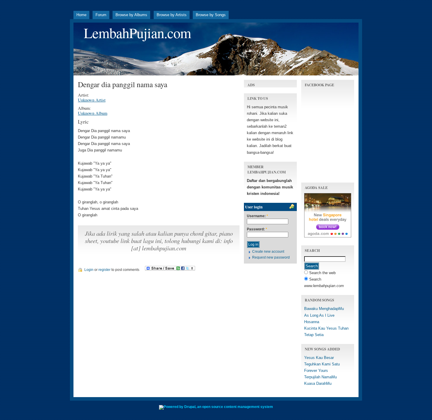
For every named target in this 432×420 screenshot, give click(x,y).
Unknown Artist (92, 100)
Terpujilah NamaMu (320, 377)
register (104, 270)
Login (88, 270)
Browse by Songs (211, 15)
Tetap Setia (314, 335)
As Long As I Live (319, 315)
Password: (257, 229)
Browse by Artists (172, 15)
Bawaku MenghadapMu (324, 308)
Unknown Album (92, 113)
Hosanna (311, 322)
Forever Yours (316, 370)
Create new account (268, 251)
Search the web (322, 273)
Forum (101, 15)
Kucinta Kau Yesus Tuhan (326, 328)
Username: (257, 216)
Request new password (271, 257)
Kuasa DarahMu (317, 383)
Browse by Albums (131, 15)
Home (81, 15)
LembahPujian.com (137, 32)
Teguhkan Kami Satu (322, 364)
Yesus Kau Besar (319, 357)
